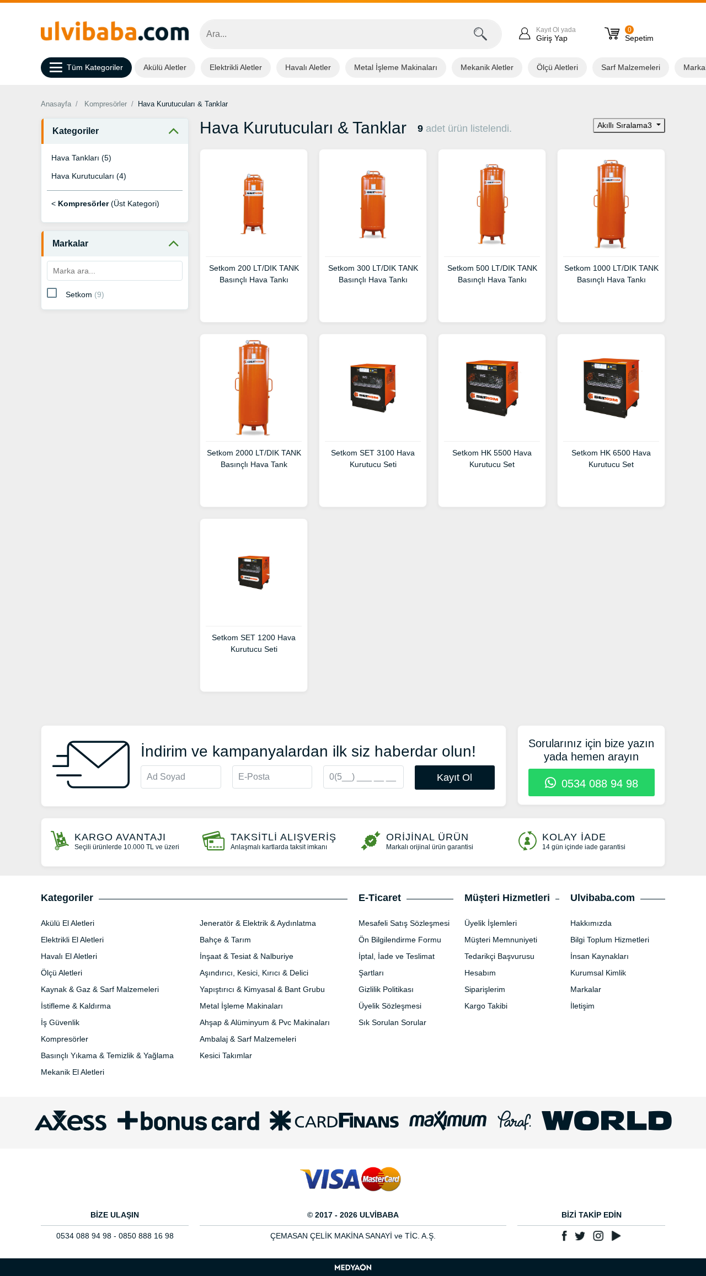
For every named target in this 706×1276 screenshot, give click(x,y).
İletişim (582, 1005)
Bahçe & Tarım (225, 939)
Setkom (85, 294)
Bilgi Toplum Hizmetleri (609, 939)
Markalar (70, 243)
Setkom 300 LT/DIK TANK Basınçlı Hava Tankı (373, 274)
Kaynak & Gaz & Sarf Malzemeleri (100, 989)
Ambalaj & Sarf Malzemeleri (248, 1038)
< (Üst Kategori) (105, 203)
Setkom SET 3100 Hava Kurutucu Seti (373, 458)
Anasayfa (56, 104)
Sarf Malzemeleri (630, 67)
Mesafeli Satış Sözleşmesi (404, 923)
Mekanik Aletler (487, 67)
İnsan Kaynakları (599, 956)
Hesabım (480, 972)
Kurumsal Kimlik (598, 972)
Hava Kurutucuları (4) (88, 175)
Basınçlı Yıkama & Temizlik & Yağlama (107, 1055)
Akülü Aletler (164, 67)
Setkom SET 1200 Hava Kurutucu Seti (254, 643)
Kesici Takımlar (226, 1055)
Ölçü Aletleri (557, 67)
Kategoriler (75, 131)
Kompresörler (105, 104)
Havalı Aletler (308, 67)
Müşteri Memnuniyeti (500, 939)
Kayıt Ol (454, 777)
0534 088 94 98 (598, 784)
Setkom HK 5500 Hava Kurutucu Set (492, 458)
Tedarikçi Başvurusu (499, 956)
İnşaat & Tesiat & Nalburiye (246, 956)
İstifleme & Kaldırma (76, 1005)
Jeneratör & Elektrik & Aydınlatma (258, 923)
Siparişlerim (484, 989)
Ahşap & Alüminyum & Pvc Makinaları (265, 1022)
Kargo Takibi (485, 1005)
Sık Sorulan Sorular (392, 1022)
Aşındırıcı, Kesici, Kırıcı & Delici (254, 972)
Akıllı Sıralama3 (625, 125)
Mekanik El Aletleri (72, 1072)
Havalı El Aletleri (69, 956)
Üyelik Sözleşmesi (390, 1005)
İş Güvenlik (60, 1022)
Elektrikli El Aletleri (72, 939)
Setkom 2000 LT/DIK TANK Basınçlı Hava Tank (254, 458)
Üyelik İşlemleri (490, 923)
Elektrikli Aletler (236, 67)
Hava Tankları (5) (81, 157)
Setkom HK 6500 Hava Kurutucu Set (611, 458)
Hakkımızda (591, 923)
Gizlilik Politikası (386, 989)
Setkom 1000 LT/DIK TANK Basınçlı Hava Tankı (611, 274)
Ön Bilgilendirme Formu (400, 939)
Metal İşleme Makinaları (395, 67)
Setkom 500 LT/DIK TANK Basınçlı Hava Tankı (492, 274)
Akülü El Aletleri (67, 923)
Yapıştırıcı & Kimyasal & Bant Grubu (262, 989)
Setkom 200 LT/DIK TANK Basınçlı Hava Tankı (254, 274)
